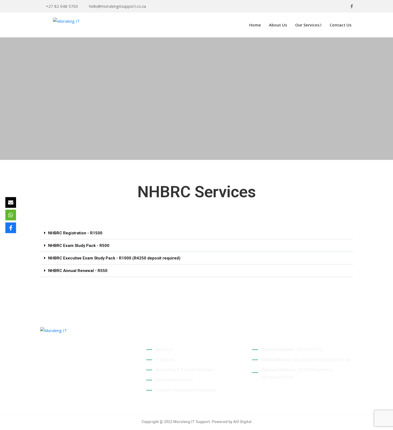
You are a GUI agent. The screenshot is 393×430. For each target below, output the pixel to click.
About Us (278, 24)
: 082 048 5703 (291, 349)
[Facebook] (351, 6)
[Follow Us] (10, 227)
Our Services (307, 24)
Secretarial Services (174, 379)
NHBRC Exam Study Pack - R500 (78, 245)
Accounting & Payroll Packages (184, 369)
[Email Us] (10, 202)
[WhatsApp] (10, 215)
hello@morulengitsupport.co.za (117, 6)
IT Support (165, 359)
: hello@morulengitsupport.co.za (305, 359)
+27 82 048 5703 (62, 6)
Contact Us (341, 24)
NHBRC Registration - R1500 (75, 233)
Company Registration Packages (185, 390)
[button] (196, 233)
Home (254, 24)
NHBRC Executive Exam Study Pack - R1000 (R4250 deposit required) (114, 258)
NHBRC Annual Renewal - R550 (77, 270)
